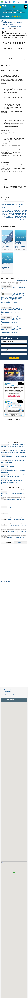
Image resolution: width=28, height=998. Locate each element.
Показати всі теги (6, 645)
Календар (7, 584)
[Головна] (2, 2)
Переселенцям (16, 16)
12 (10, 597)
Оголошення (8, 542)
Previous (7, 440)
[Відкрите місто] (14, 430)
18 (7, 599)
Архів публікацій (20, 584)
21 (17, 599)
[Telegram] (14, 2)
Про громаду (6, 16)
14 (17, 597)
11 (6, 597)
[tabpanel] (14, 430)
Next (20, 440)
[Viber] (10, 2)
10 (3, 597)
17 (3, 599)
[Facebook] (6, 2)
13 (14, 597)
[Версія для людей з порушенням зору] (18, 2)
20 (14, 599)
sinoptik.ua (19, 660)
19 (10, 599)
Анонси (20, 542)
